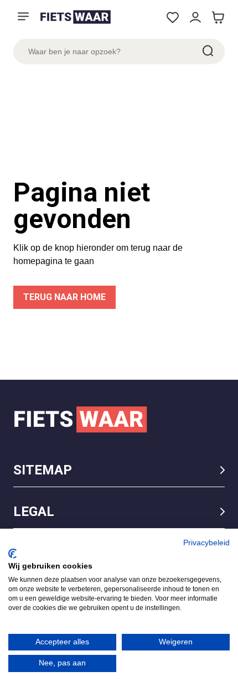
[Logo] (75, 17)
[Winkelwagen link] (218, 17)
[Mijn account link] (195, 17)
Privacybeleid (206, 543)
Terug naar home (64, 297)
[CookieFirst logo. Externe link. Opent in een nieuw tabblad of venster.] (12, 554)
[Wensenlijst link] (172, 17)
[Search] (207, 51)
